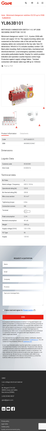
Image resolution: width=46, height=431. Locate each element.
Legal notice (4, 424)
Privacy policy (28, 310)
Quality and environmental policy (10, 429)
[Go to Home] (6, 3)
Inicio (3, 15)
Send (23, 317)
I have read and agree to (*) (19, 310)
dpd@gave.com (27, 341)
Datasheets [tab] (24, 133)
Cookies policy (5, 427)
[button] (42, 3)
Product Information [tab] (8, 133)
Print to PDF (8, 66)
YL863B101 (6, 18)
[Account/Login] (37, 3)
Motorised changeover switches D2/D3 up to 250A (25, 15)
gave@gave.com (7, 400)
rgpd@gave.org (34, 340)
